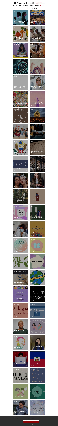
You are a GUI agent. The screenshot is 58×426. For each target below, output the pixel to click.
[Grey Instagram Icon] (33, 424)
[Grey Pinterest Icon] (32, 424)
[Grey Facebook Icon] (30, 424)
